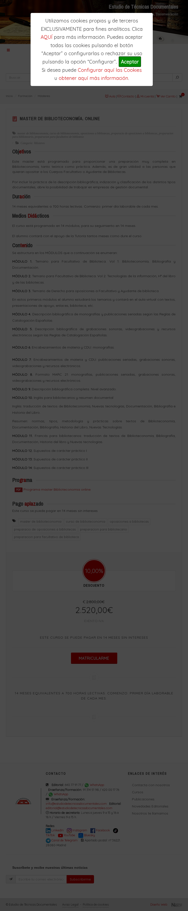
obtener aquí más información (93, 78)
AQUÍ (46, 37)
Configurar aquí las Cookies (110, 70)
